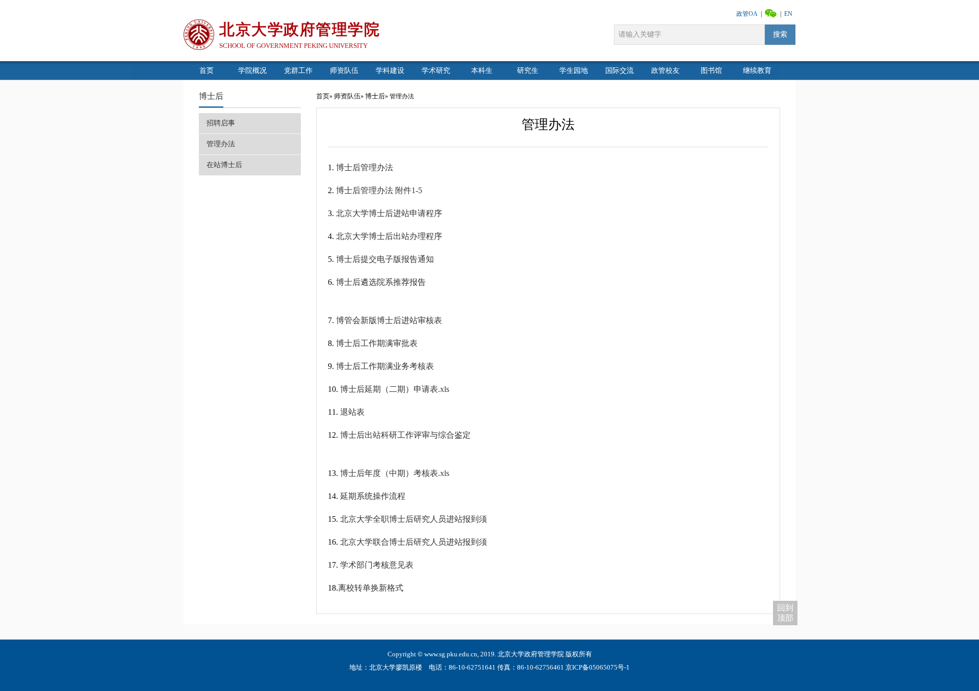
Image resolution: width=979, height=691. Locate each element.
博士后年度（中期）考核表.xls (394, 473)
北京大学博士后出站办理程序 (389, 236)
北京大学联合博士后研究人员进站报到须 (413, 542)
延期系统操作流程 (372, 496)
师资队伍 (347, 96)
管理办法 (221, 144)
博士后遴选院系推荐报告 (381, 282)
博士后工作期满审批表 (377, 343)
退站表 (352, 412)
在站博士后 (224, 165)
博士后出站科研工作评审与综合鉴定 (405, 435)
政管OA (747, 13)
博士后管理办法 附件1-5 (379, 190)
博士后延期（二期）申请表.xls (394, 389)
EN (788, 13)
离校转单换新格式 (370, 587)
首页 (322, 96)
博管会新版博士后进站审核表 (389, 320)
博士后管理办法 (364, 167)
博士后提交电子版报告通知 (385, 259)
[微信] (771, 13)
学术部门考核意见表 (377, 565)
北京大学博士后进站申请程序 (389, 213)
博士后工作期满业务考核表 (385, 366)
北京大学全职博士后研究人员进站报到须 (413, 519)
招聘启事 (221, 123)
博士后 (211, 96)
